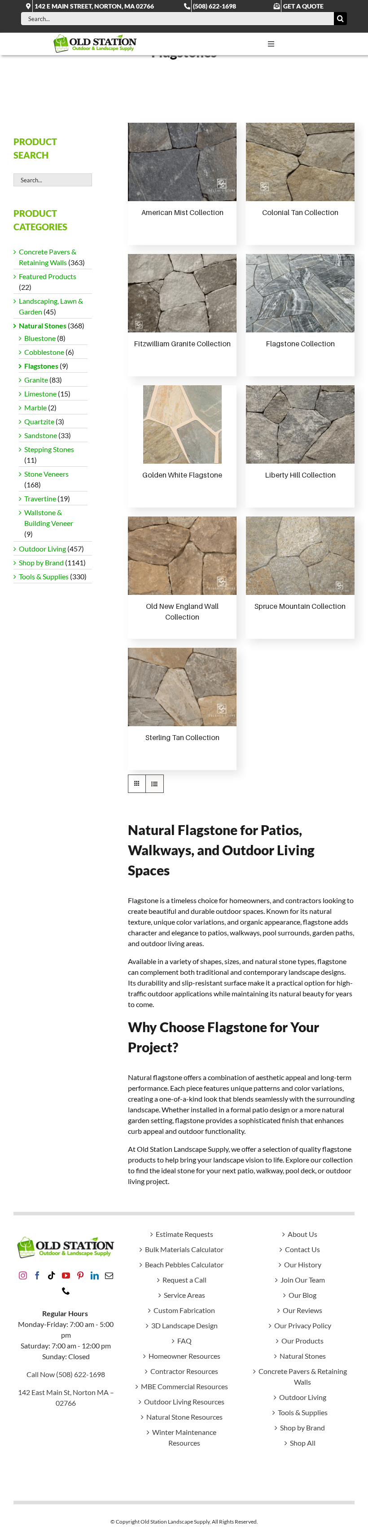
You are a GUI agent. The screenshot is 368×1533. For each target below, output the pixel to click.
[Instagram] (23, 1275)
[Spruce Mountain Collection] (300, 556)
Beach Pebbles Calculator (184, 1264)
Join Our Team (302, 1279)
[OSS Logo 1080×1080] (95, 36)
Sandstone (40, 435)
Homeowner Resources (184, 1356)
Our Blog (302, 1295)
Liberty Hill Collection (300, 474)
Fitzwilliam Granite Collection (182, 343)
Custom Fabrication (184, 1310)
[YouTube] (66, 1275)
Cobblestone (44, 352)
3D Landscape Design (184, 1325)
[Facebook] (37, 1275)
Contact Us (302, 1249)
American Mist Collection (182, 212)
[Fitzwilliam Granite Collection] (182, 293)
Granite (36, 379)
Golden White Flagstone (182, 474)
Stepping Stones (49, 449)
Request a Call (184, 1279)
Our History (302, 1264)
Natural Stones (42, 325)
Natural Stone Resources (184, 1416)
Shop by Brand (41, 562)
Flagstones (41, 366)
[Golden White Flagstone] (182, 424)
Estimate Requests (184, 1234)
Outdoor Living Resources (184, 1401)
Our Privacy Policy (302, 1325)
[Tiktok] (52, 1275)
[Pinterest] (80, 1275)
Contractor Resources (184, 1371)
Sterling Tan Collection (182, 737)
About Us (302, 1234)
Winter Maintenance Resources (184, 1437)
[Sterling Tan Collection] (182, 687)
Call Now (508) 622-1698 (65, 1374)
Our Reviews (302, 1310)
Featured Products (47, 276)
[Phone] (66, 1291)
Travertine (40, 498)
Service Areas (184, 1295)
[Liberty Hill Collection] (300, 424)
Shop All (302, 1442)
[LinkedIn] (95, 1275)
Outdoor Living (42, 548)
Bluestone (40, 338)
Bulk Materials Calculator (184, 1249)
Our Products (302, 1340)
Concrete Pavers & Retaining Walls (302, 1376)
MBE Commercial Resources (184, 1386)
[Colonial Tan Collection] (300, 162)
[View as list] (154, 783)
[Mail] (109, 1275)
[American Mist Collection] (182, 162)
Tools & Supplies (44, 576)
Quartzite (39, 421)
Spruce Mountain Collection (300, 606)
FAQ (184, 1340)
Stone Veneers (46, 473)
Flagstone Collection (300, 343)
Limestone (40, 393)
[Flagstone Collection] (300, 293)
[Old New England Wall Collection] (182, 556)
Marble (35, 407)
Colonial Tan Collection (300, 212)
